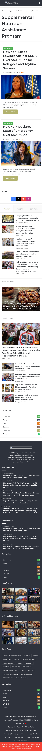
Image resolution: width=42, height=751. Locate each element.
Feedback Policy (33, 734)
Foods (5, 420)
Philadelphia (27, 667)
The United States (26, 674)
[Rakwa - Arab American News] (14, 3)
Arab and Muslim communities (12, 655)
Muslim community (8, 663)
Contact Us (12, 727)
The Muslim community (27, 670)
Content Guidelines (32, 737)
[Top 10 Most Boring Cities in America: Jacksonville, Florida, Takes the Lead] (21, 599)
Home (5, 11)
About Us (20, 727)
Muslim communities (29, 659)
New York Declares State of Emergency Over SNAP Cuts (18, 131)
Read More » (10, 112)
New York (6, 667)
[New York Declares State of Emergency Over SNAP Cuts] (21, 153)
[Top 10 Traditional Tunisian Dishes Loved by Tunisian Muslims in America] (8, 388)
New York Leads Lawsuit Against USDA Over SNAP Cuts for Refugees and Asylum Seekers (20, 60)
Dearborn (35, 655)
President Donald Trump (10, 670)
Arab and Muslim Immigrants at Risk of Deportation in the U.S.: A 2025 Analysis (27, 376)
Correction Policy (18, 737)
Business (6, 427)
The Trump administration (10, 674)
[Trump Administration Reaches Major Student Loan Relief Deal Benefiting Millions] (21, 591)
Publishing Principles (29, 730)
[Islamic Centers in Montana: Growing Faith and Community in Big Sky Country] (8, 367)
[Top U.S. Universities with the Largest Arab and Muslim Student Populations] (8, 255)
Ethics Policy (7, 737)
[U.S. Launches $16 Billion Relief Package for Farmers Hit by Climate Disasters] (8, 607)
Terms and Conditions (13, 730)
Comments (34, 209)
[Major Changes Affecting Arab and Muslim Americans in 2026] (34, 632)
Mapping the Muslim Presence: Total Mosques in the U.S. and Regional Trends (27, 218)
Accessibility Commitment (21, 741)
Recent (20, 209)
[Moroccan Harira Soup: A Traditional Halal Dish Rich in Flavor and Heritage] (8, 632)
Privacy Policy (29, 727)
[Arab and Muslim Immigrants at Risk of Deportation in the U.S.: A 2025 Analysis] (8, 377)
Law (4, 423)
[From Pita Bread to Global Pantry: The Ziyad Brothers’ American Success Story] (34, 599)
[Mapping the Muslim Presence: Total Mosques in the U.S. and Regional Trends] (8, 219)
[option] (21, 299)
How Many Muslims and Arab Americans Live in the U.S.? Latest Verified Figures (26, 397)
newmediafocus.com (11, 720)
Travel (5, 434)
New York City (16, 667)
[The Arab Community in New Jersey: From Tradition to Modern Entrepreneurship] (8, 591)
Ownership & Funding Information (15, 734)
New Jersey (28, 663)
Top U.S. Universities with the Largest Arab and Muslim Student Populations (27, 254)
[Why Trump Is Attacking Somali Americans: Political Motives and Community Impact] (8, 599)
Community (8, 48)
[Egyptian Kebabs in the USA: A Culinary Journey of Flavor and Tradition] (34, 607)
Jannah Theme (7, 744)
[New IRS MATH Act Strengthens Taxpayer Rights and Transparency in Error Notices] (21, 640)
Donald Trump (7, 659)
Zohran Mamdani (21, 678)
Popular (7, 209)
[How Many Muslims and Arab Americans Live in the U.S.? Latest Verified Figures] (8, 398)
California (27, 655)
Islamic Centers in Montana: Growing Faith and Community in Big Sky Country (27, 366)
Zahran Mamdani (8, 678)
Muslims (19, 663)
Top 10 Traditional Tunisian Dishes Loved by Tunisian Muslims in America (26, 387)
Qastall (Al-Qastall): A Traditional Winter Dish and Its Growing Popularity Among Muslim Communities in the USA (20, 306)
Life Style (6, 430)
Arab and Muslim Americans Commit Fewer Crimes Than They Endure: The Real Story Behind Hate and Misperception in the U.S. (27, 266)
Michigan (17, 659)
